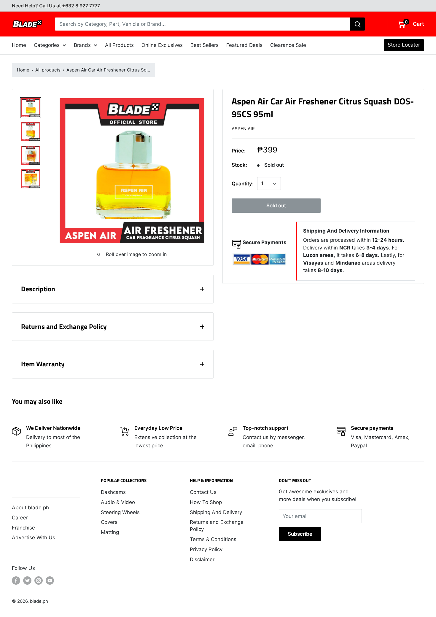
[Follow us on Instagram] (38, 580)
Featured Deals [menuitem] (244, 45)
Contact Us (203, 492)
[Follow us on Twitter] (27, 580)
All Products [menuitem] (119, 45)
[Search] (357, 24)
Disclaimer (202, 559)
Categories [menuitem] (47, 45)
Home (23, 70)
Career (20, 518)
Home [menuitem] (19, 45)
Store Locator (404, 45)
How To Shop (206, 502)
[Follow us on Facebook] (16, 580)
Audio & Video (118, 502)
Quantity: (243, 184)
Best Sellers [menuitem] (204, 45)
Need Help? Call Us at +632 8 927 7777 (56, 6)
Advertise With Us (33, 537)
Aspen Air (243, 128)
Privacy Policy (206, 549)
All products (48, 70)
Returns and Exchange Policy (217, 525)
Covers (109, 522)
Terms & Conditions (213, 539)
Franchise (23, 528)
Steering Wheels (120, 512)
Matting (110, 532)
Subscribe (300, 534)
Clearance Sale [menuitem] (288, 45)
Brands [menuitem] (82, 45)
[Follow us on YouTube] (50, 580)
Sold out (276, 206)
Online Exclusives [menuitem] (162, 45)
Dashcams (113, 492)
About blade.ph (30, 508)
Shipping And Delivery (216, 512)
